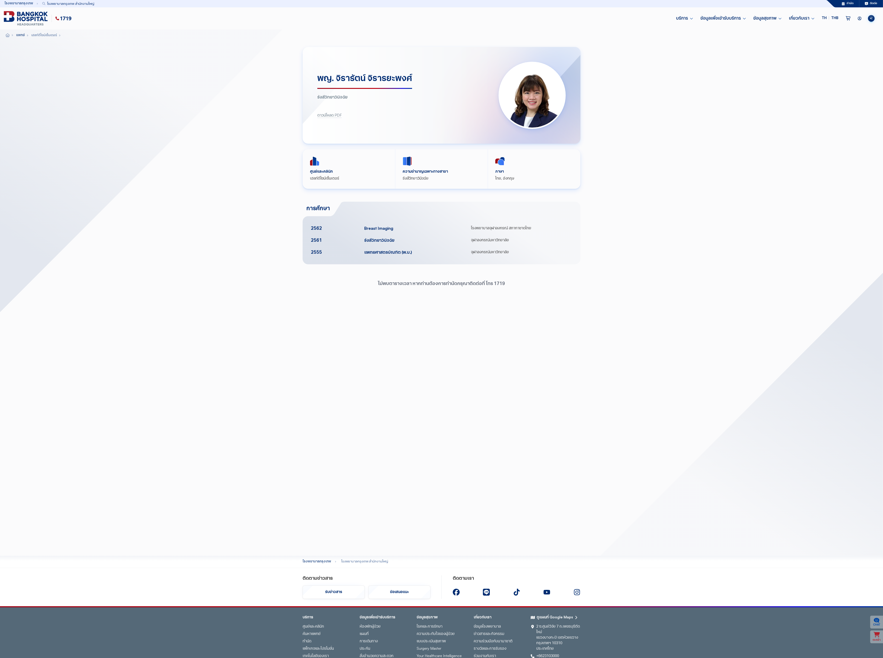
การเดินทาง (369, 641)
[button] (830, 18)
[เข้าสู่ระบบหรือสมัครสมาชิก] (859, 18)
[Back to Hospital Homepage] (8, 35)
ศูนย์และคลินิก (313, 627)
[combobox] (423, 3)
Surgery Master (429, 649)
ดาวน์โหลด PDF (329, 115)
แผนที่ (364, 634)
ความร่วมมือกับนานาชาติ (493, 641)
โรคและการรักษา (429, 627)
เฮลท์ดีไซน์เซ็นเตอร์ (324, 179)
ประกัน (365, 649)
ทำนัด (307, 641)
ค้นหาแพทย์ (312, 634)
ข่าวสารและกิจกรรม (489, 634)
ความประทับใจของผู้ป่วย (436, 634)
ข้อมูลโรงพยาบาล (487, 627)
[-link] (456, 592)
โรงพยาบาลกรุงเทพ (317, 561)
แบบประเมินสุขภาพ (431, 641)
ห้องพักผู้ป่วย (370, 627)
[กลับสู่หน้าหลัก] (27, 18)
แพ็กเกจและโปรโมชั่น (318, 649)
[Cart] (848, 18)
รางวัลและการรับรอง (490, 649)
